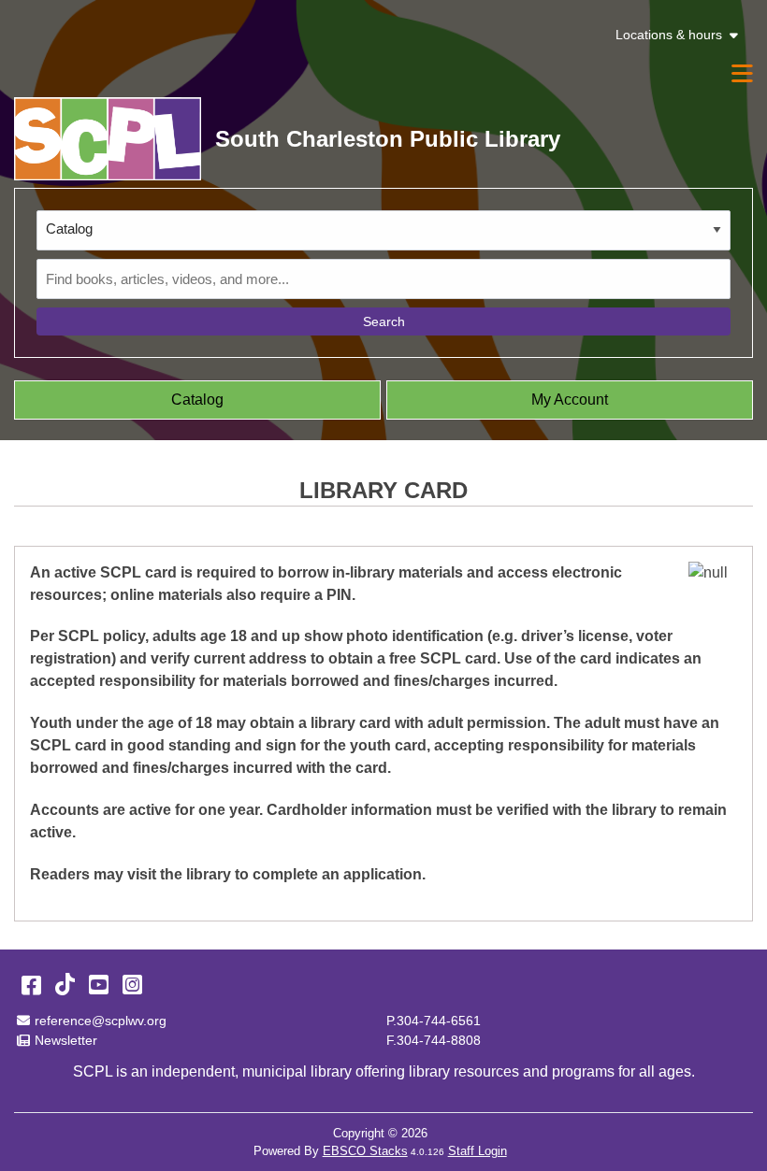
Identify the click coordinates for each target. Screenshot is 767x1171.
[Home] (107, 138)
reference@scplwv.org (100, 1020)
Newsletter (66, 1040)
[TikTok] (65, 984)
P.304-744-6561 (433, 1020)
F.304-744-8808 (433, 1040)
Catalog (197, 399)
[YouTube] (99, 984)
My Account (569, 399)
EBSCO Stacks (365, 1151)
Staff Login (477, 1151)
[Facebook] (31, 984)
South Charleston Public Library (387, 138)
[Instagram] (132, 984)
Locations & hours (668, 35)
